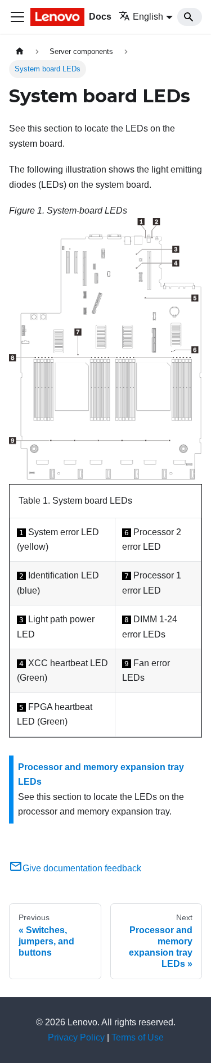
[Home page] (19, 51)
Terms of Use (137, 1037)
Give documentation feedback (82, 868)
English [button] (148, 16)
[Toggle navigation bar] (17, 16)
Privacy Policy (76, 1037)
